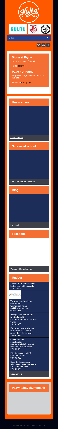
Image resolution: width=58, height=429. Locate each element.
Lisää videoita (16, 137)
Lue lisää (14, 225)
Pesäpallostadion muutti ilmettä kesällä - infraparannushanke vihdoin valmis (23, 318)
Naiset (32, 181)
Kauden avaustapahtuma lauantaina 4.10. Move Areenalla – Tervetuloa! (22, 330)
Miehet (23, 181)
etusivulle (22, 66)
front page (26, 82)
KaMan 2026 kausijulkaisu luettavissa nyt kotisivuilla (22, 284)
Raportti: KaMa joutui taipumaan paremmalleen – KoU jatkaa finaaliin (23, 364)
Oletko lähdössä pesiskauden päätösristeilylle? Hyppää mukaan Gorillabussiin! (22, 343)
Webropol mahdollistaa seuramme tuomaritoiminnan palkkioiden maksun (21, 304)
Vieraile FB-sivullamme (21, 269)
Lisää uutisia (16, 374)
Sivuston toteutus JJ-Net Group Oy (29, 425)
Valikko (12, 38)
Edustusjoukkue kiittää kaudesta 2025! (20, 354)
